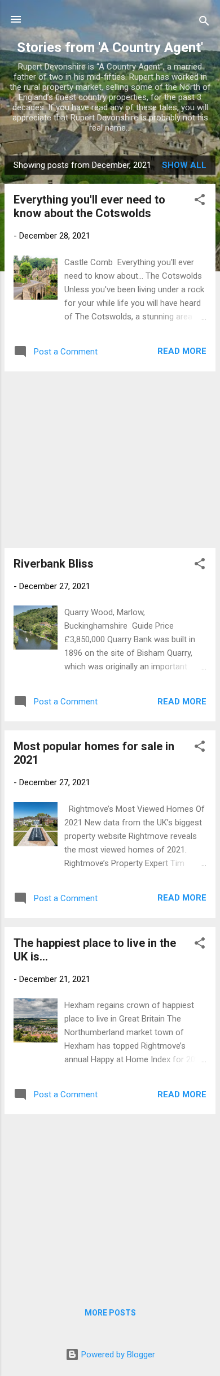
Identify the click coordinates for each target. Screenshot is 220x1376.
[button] (199, 201)
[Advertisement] (110, 459)
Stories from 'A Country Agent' (110, 47)
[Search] (204, 23)
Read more (181, 351)
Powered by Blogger (117, 1354)
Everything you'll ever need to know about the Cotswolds (89, 206)
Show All (184, 165)
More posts (110, 1312)
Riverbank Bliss (54, 563)
